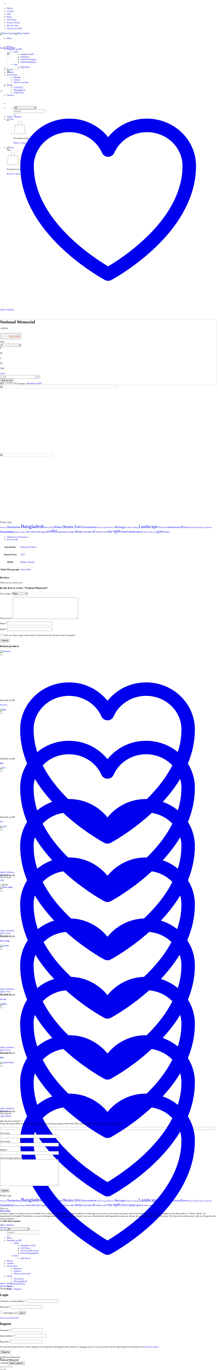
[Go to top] (1, 1224)
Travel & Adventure (28, 59)
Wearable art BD (27, 54)
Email (3, 629)
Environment (89, 527)
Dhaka (58, 527)
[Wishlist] (1, 90)
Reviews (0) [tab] (12, 539)
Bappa (23, 562)
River (184, 527)
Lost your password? (9, 1318)
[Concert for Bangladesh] (15, 68)
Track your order (14, 28)
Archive (10, 1286)
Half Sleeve (25, 67)
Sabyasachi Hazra (28, 547)
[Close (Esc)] (11, 1366)
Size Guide (14, 336)
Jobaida (31, 562)
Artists (10, 1276)
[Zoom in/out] (1, 1366)
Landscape (148, 526)
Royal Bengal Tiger (195, 527)
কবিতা (53, 531)
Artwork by (18, 87)
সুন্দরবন (160, 531)
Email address (7, 1336)
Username (5, 1330)
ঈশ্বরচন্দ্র (43, 532)
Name (3, 623)
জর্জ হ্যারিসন (71, 532)
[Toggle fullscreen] (4, 1366)
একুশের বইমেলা (5, 1116)
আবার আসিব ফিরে (33, 532)
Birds (47, 527)
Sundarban (7, 531)
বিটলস (2, 1058)
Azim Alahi (25, 569)
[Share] (7, 1366)
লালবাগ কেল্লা (148, 532)
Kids (16, 1256)
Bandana (18, 1268)
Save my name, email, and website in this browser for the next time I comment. (40, 635)
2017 (22, 554)
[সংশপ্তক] (15, 85)
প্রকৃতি (116, 531)
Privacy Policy (13, 22)
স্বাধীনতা (167, 532)
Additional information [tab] (17, 537)
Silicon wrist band (22, 1273)
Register (5, 1352)
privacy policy (152, 1347)
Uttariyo (17, 1271)
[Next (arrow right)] (4, 1369)
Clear (2, 373)
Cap (51, 527)
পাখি (105, 532)
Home (9, 46)
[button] (9, 38)
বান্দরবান (132, 531)
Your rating (6, 594)
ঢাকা (84, 532)
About (10, 8)
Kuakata (129, 527)
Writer (22, 532)
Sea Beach (208, 527)
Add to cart (6, 380)
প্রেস (2, 880)
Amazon (3, 527)
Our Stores (11, 20)
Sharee (10, 1261)
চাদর (64, 532)
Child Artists (19, 1284)
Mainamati (162, 527)
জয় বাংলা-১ (4, 705)
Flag (98, 527)
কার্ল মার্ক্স (3, 999)
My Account (12, 25)
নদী (93, 531)
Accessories (12, 1266)
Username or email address (13, 1301)
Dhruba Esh (71, 527)
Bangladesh (32, 526)
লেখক (154, 532)
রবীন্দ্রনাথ (139, 532)
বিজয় (2, 763)
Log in (22, 1313)
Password (5, 1307)
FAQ (9, 14)
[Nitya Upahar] (15, 33)
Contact (10, 11)
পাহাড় (109, 531)
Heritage (120, 527)
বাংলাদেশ (125, 531)
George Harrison (107, 527)
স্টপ (1, 822)
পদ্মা (102, 532)
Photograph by (20, 90)
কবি (47, 531)
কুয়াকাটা (60, 532)
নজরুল (89, 532)
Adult (16, 1243)
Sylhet (17, 532)
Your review (6, 618)
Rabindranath (173, 527)
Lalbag (135, 527)
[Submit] (8, 1236)
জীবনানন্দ (78, 531)
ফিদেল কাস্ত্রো (5, 941)
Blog (9, 17)
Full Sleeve (24, 57)
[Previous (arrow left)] (1, 1369)
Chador (10, 1263)
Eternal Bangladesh (28, 62)
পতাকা (98, 532)
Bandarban (13, 527)
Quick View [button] (5, 1286)
